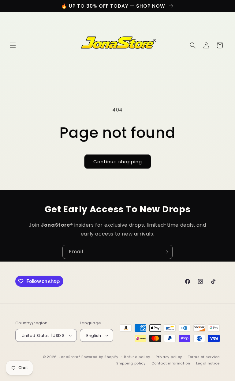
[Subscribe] (165, 252)
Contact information (170, 363)
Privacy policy (169, 356)
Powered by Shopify (99, 356)
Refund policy (137, 356)
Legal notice (208, 363)
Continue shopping (117, 161)
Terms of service (204, 356)
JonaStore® (69, 356)
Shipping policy (131, 363)
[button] (13, 45)
